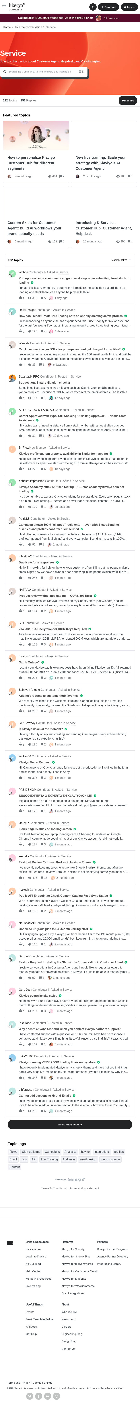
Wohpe (23, 272)
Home (7, 27)
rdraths (23, 656)
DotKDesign (27, 309)
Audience (69, 1159)
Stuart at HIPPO (29, 376)
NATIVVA (25, 589)
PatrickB (24, 518)
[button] (4, 7)
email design (88, 1159)
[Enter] (3, 72)
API (34, 1159)
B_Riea (24, 447)
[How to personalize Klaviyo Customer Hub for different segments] (36, 152)
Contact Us (68, 1348)
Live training (33, 1285)
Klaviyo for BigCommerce (77, 1263)
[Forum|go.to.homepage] (17, 7)
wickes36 (25, 756)
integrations (102, 1151)
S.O (21, 623)
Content (14, 1167)
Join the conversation (28, 27)
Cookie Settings (42, 1382)
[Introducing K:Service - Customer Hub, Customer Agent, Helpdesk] (104, 217)
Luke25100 (26, 1056)
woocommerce (110, 1159)
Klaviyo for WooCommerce (78, 1285)
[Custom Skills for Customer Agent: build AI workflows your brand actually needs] (36, 217)
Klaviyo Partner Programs (113, 1249)
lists (24, 1159)
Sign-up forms (31, 1151)
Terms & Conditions (54, 1188)
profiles (119, 1151)
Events (30, 1311)
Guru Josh (25, 989)
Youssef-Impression (31, 481)
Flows (13, 1151)
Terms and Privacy (18, 1382)
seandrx (24, 856)
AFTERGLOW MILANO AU (36, 409)
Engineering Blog (72, 1333)
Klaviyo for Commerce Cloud (79, 1271)
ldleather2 (25, 556)
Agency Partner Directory (112, 1256)
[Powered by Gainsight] (70, 1180)
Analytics (70, 1151)
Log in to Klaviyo (36, 1256)
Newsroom (68, 1319)
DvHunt (24, 956)
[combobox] (44, 72)
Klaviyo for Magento (74, 1278)
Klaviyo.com (33, 1249)
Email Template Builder (40, 1319)
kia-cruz (24, 823)
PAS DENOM (27, 789)
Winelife (24, 343)
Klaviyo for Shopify (73, 1249)
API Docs (31, 1326)
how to (85, 1151)
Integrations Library (109, 1263)
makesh (24, 889)
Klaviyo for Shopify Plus (76, 1256)
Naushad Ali (27, 923)
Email (13, 1159)
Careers (66, 1326)
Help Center (33, 1271)
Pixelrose (25, 1023)
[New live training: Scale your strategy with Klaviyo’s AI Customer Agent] (104, 152)
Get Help (31, 1333)
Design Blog (69, 1341)
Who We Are (69, 1311)
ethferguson (26, 1089)
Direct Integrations (73, 1293)
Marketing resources (38, 1278)
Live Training (49, 1159)
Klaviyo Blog (33, 1263)
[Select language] (93, 7)
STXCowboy (27, 723)
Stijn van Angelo (29, 689)
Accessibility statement (84, 1188)
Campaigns (52, 1151)
